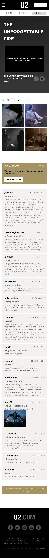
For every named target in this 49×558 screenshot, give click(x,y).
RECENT (9, 13)
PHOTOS (22, 13)
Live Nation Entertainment (34, 549)
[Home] (24, 5)
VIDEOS (38, 13)
